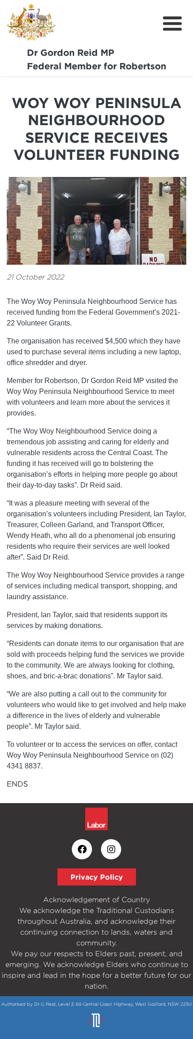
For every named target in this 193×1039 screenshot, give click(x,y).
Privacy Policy (96, 877)
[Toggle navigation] (172, 24)
